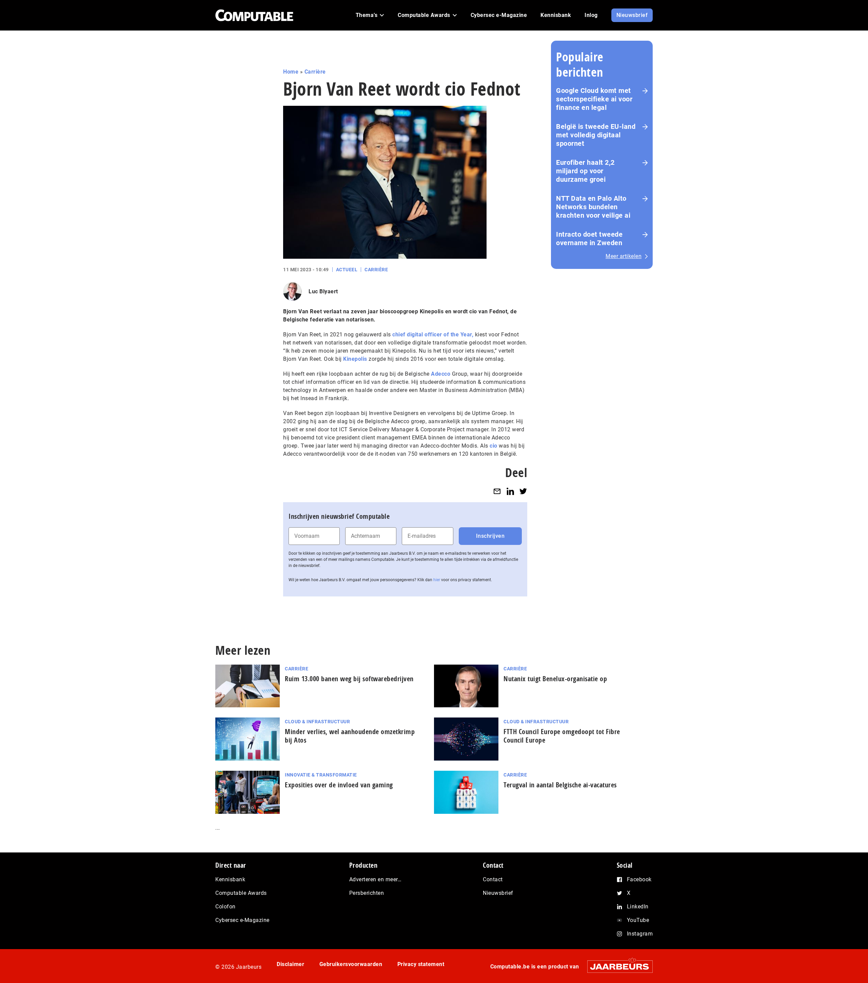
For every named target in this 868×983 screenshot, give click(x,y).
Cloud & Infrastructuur (317, 721)
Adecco (440, 374)
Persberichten (366, 893)
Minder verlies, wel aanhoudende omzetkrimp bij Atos (350, 736)
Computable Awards (241, 893)
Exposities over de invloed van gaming (339, 784)
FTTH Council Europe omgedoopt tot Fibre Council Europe (562, 736)
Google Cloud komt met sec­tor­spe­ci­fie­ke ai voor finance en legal (594, 99)
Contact (493, 879)
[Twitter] (523, 491)
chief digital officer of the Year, (432, 334)
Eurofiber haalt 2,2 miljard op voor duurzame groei (585, 170)
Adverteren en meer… (375, 879)
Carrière (315, 71)
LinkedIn (638, 906)
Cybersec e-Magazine (242, 920)
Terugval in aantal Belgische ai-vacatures (560, 784)
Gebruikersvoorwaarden (350, 964)
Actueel (347, 269)
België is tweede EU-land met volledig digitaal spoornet (595, 135)
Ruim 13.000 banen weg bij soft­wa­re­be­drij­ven (349, 678)
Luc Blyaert (323, 291)
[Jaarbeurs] (616, 966)
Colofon (225, 906)
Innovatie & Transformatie (321, 775)
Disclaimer (290, 964)
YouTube (638, 920)
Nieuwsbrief (498, 893)
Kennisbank (230, 879)
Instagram (640, 933)
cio (493, 446)
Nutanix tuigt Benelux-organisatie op (555, 678)
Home (290, 71)
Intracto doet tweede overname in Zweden (589, 238)
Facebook (639, 879)
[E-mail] (497, 491)
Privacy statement (421, 964)
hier (436, 579)
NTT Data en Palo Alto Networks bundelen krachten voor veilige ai (593, 206)
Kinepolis (355, 359)
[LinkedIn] (510, 491)
